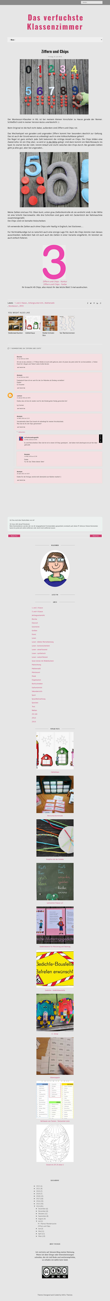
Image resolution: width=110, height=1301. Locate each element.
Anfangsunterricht (35, 303)
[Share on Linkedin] (97, 303)
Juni (39, 1228)
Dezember (42, 1209)
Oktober (41, 1213)
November (42, 1211)
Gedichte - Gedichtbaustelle (55, 990)
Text (33, 706)
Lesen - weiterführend (39, 657)
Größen (34, 630)
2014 (38, 1206)
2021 (38, 1188)
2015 (38, 1204)
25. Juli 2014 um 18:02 (23, 377)
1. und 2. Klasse (21, 303)
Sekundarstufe (37, 691)
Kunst (34, 634)
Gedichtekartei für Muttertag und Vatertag (55, 946)
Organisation (36, 680)
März (40, 1236)
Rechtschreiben (37, 684)
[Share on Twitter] (90, 303)
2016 (38, 1201)
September (42, 1216)
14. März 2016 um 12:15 (23, 418)
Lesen (34, 638)
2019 (38, 1194)
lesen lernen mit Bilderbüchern (43, 661)
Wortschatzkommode (55, 816)
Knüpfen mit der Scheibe (55, 859)
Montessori (13, 306)
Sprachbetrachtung (38, 699)
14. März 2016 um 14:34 (30, 439)
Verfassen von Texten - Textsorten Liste (55, 1121)
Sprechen (35, 703)
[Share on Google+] (100, 303)
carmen (19, 396)
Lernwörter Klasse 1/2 (55, 903)
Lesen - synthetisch (39, 653)
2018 (38, 1196)
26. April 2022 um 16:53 (23, 473)
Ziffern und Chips (44, 1226)
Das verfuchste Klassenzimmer (55, 21)
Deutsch (35, 623)
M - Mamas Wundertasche (47, 1224)
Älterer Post (96, 536)
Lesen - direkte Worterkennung (42, 642)
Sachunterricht (37, 687)
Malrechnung (36, 665)
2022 (38, 1186)
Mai (39, 1231)
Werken (34, 710)
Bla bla (34, 619)
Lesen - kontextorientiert (41, 646)
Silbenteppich (55, 1077)
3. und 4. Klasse (37, 611)
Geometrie (35, 627)
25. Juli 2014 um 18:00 (23, 358)
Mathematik (49, 303)
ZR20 (34, 722)
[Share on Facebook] (88, 303)
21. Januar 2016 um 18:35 (23, 398)
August (41, 1219)
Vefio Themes (67, 1295)
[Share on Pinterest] (94, 303)
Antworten (21, 367)
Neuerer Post (14, 536)
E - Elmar (55, 1034)
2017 (38, 1198)
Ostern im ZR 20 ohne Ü (55, 1165)
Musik (34, 676)
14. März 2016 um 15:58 (30, 456)
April (40, 1234)
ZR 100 (34, 714)
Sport (34, 695)
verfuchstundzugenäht (31, 437)
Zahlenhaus (55, 772)
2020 (38, 1191)
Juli (39, 1221)
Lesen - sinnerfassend (39, 649)
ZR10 (21, 306)
